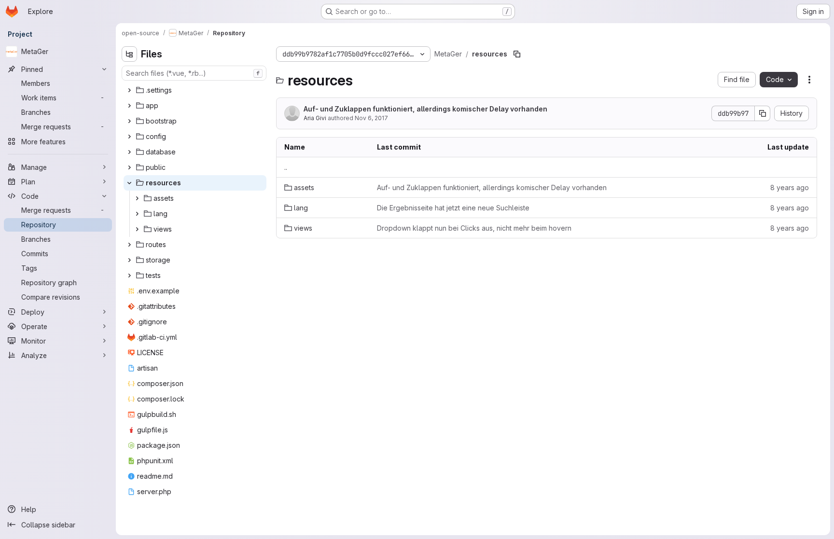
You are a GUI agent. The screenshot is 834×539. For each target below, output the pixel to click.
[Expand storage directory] (129, 260)
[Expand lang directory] (137, 214)
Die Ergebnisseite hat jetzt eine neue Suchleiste (453, 208)
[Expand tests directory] (129, 275)
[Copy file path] (517, 54)
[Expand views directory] (137, 229)
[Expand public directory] (129, 167)
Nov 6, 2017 (371, 118)
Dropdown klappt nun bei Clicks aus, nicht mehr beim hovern (474, 228)
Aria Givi (315, 118)
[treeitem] (195, 90)
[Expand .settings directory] (129, 90)
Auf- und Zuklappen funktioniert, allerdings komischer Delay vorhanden (425, 109)
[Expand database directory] (129, 152)
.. (285, 167)
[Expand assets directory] (137, 198)
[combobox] (194, 73)
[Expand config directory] (129, 136)
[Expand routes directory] (129, 244)
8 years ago (789, 187)
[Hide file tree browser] (129, 54)
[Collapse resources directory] (129, 183)
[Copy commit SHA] (762, 113)
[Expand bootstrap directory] (129, 121)
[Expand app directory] (129, 105)
